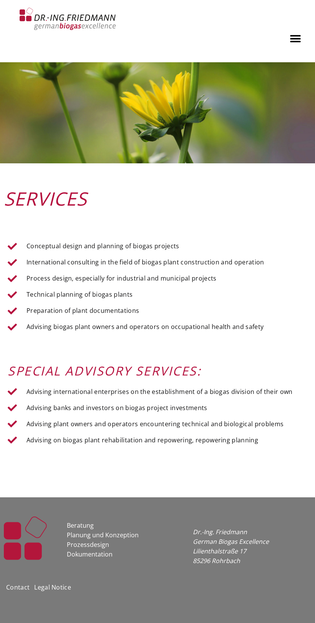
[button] (295, 38)
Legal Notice (52, 587)
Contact (18, 587)
